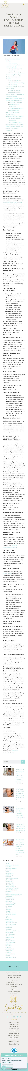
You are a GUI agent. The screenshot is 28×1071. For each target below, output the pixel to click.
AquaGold (8, 868)
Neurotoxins (9, 927)
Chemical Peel (9, 871)
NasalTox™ (9, 925)
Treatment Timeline (14, 90)
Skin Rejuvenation (10, 940)
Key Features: (13, 63)
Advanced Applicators (15, 81)
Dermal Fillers (9, 878)
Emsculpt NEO (9, 881)
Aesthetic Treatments (11, 866)
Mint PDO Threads (11, 922)
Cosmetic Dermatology (12, 876)
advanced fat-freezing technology (12, 202)
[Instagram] (14, 1014)
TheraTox (8, 945)
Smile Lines (9, 943)
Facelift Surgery (10, 882)
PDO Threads (9, 930)
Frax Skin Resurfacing (11, 887)
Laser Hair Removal (11, 910)
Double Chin (9, 879)
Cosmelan (8, 874)
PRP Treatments (10, 932)
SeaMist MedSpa (7, 573)
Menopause (9, 917)
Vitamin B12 (9, 948)
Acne (7, 861)
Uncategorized (10, 947)
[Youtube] (20, 1014)
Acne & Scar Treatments (12, 863)
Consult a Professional (12, 128)
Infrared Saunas (10, 897)
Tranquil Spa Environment (16, 108)
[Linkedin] (17, 1014)
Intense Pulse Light (11, 901)
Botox (7, 869)
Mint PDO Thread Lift (11, 920)
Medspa (8, 915)
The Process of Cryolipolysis (16, 73)
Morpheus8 (9, 924)
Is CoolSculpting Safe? (15, 118)
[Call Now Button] (4, 1068)
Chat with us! (6, 1066)
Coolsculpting (9, 873)
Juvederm (8, 907)
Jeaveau (8, 906)
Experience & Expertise (15, 102)
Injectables (9, 899)
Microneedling (9, 919)
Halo (7, 891)
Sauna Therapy (10, 935)
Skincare (8, 942)
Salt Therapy (9, 934)
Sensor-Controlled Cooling (16, 83)
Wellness (8, 950)
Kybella (8, 909)
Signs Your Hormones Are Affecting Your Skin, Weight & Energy (20, 775)
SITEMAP (14, 1017)
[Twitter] (7, 1014)
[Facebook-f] (10, 1014)
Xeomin (8, 953)
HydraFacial (9, 894)
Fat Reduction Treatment (12, 886)
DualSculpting (13, 85)
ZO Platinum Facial (11, 955)
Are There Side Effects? (15, 122)
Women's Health (10, 952)
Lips (7, 914)
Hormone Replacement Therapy (14, 892)
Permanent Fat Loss (14, 92)
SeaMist (8, 937)
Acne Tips (8, 864)
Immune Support (10, 896)
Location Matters (14, 110)
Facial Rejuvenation (11, 884)
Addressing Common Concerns (14, 116)
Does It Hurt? (12, 120)
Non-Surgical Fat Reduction (13, 929)
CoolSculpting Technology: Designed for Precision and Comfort (13, 77)
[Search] (23, 762)
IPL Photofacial (10, 902)
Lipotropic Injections (11, 912)
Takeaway (9, 130)
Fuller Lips (8, 889)
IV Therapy (9, 904)
